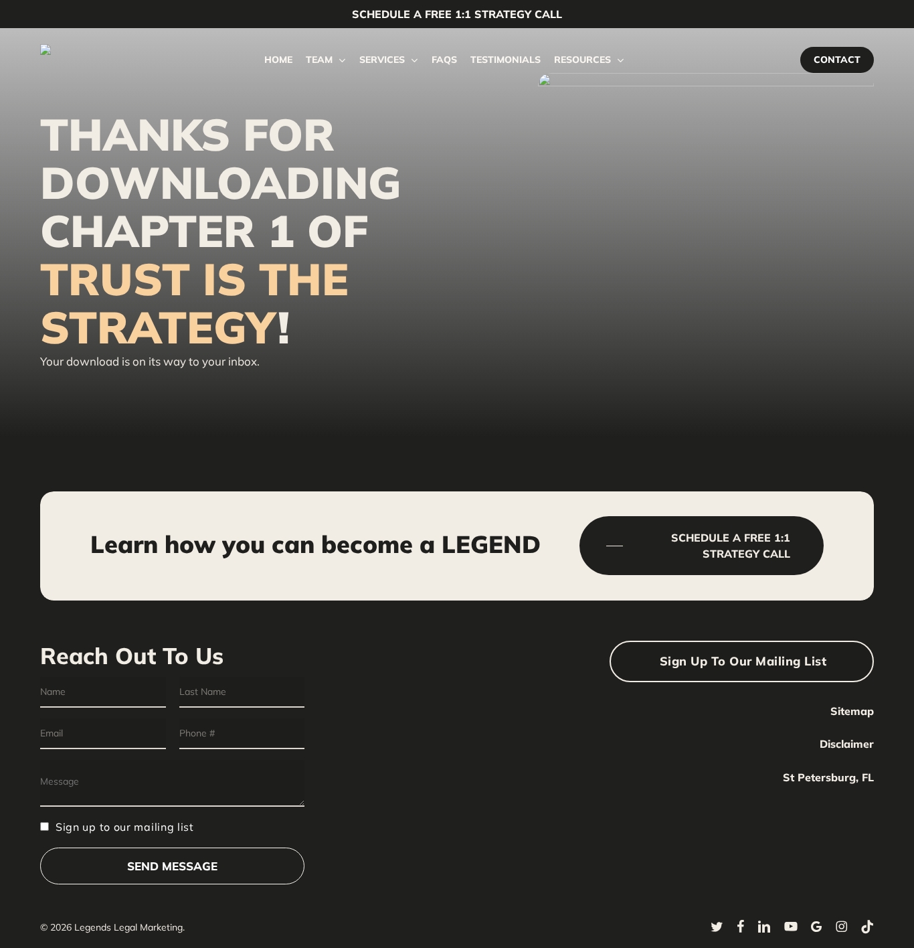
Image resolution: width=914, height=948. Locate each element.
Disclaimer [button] (847, 743)
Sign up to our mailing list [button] (743, 661)
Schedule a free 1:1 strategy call (457, 14)
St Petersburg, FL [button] (828, 777)
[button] (702, 546)
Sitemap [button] (852, 711)
